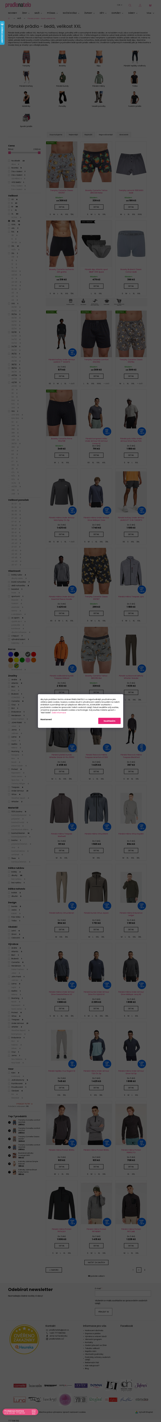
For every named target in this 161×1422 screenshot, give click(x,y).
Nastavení (46, 719)
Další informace (59, 712)
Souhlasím (109, 720)
